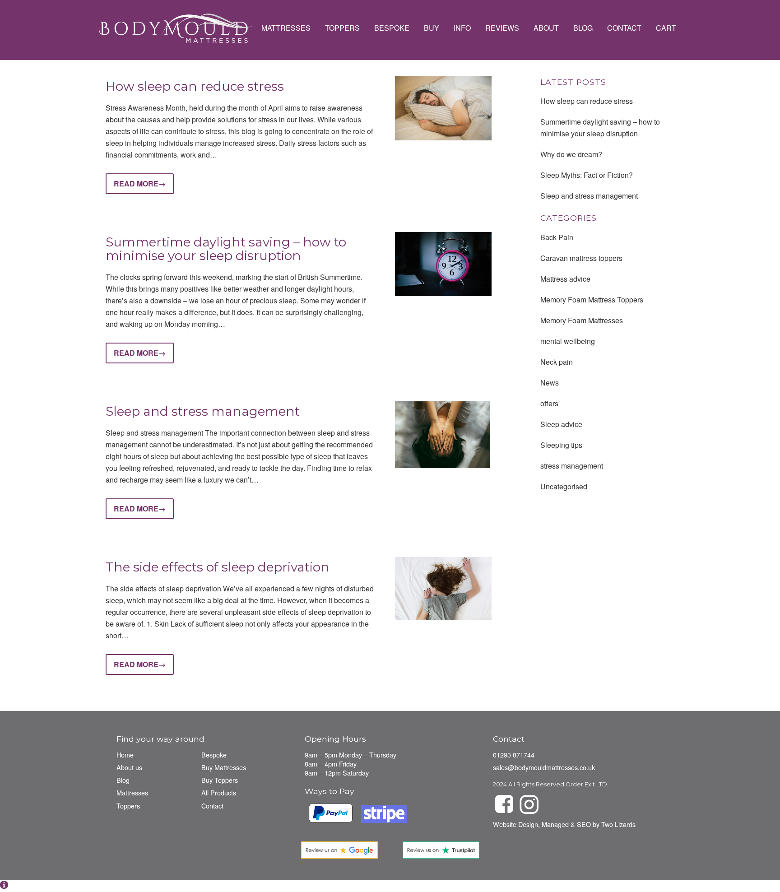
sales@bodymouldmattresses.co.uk (544, 767)
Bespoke (391, 28)
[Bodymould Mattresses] (175, 28)
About (546, 28)
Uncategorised (563, 486)
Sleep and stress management (203, 411)
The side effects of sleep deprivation (218, 567)
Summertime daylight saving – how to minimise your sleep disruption (226, 249)
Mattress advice (565, 279)
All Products (218, 792)
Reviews (502, 28)
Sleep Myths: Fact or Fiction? (586, 175)
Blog (583, 28)
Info (462, 28)
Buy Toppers (219, 780)
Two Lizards (618, 824)
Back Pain (556, 237)
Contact (624, 28)
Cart (666, 28)
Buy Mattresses (223, 767)
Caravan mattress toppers (581, 258)
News (549, 382)
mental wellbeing (567, 341)
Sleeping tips (561, 445)
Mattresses (286, 28)
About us (129, 767)
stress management (571, 465)
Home (125, 754)
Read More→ (140, 183)
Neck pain (556, 362)
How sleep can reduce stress (195, 86)
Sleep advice (561, 424)
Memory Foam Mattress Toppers (591, 299)
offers (549, 403)
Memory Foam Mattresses (581, 320)
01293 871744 (513, 754)
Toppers (342, 28)
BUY (431, 28)
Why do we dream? (571, 154)
